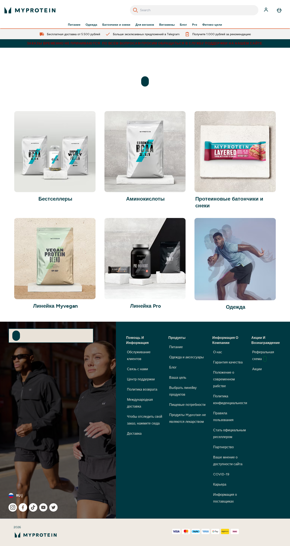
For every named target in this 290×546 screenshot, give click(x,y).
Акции (257, 369)
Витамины (167, 24)
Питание (74, 24)
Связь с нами (137, 369)
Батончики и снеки (116, 24)
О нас (217, 352)
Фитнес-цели (212, 24)
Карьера (219, 484)
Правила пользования (223, 416)
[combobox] (194, 10)
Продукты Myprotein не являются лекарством (187, 418)
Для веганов (144, 24)
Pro (194, 24)
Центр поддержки (141, 379)
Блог (183, 24)
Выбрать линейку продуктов (183, 391)
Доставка (134, 433)
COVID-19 (221, 474)
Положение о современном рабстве (224, 379)
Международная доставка (140, 403)
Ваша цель (177, 377)
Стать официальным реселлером (229, 433)
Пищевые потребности (187, 404)
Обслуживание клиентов (139, 355)
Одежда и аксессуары (186, 357)
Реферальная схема (263, 355)
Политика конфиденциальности (230, 399)
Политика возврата (142, 389)
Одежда (91, 24)
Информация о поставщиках (225, 498)
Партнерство (223, 447)
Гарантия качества (228, 362)
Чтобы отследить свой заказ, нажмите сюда (144, 420)
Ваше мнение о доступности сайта (227, 460)
